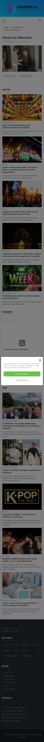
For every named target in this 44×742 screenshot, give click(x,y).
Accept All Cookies (22, 374)
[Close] (40, 360)
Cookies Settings (21, 380)
